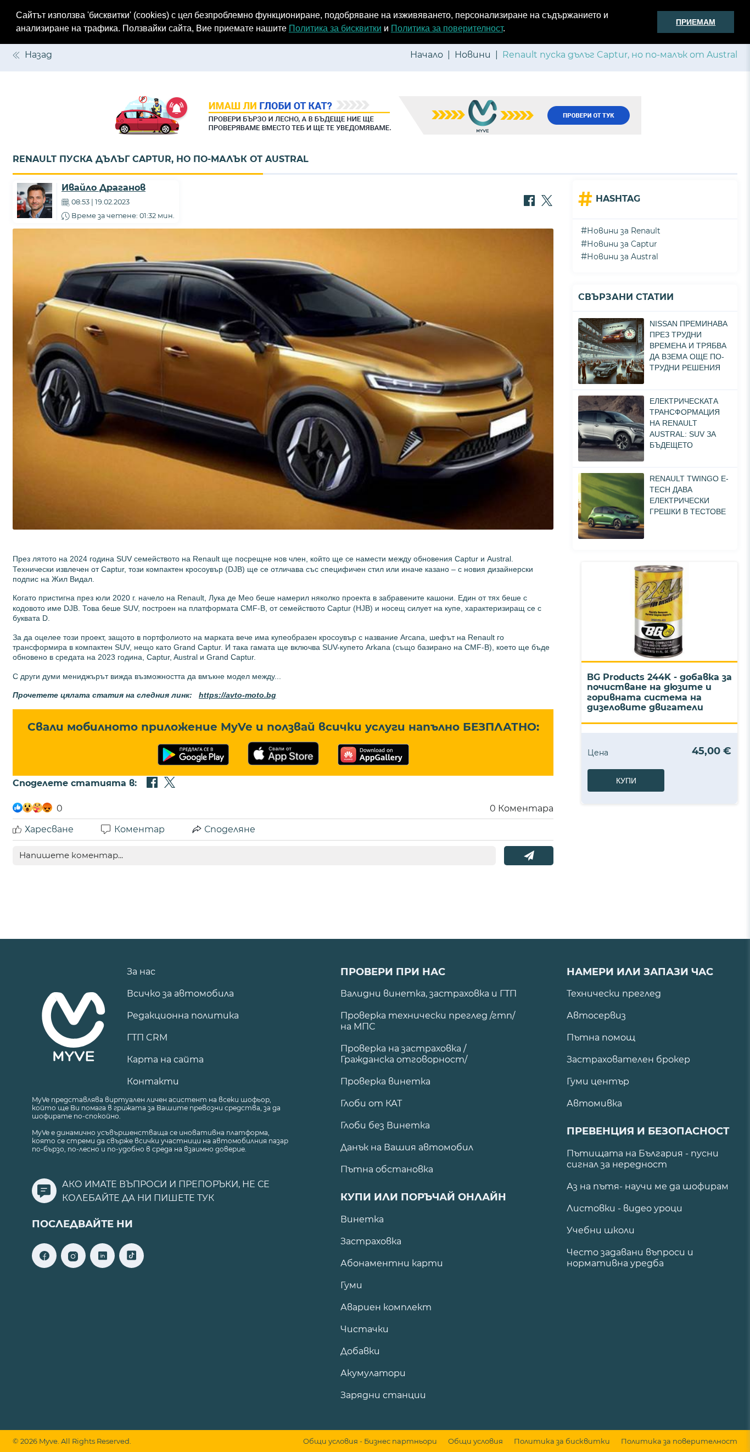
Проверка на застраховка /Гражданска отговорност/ (403, 1054)
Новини (473, 54)
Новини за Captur (622, 244)
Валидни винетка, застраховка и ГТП (428, 993)
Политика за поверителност (447, 28)
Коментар (139, 829)
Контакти (153, 1081)
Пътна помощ (601, 1037)
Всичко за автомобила (180, 993)
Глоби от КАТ (371, 1103)
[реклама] (375, 116)
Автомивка (594, 1103)
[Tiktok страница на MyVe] (131, 1265)
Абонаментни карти (391, 1263)
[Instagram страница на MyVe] (73, 1265)
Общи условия (475, 1441)
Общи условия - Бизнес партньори (370, 1441)
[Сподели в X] (546, 201)
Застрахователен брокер (628, 1059)
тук (205, 1198)
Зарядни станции (383, 1395)
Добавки (360, 1351)
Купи (626, 780)
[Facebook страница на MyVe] (44, 1265)
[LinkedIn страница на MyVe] (102, 1265)
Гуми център (598, 1081)
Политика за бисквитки (335, 28)
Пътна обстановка (386, 1169)
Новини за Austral (622, 257)
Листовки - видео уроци (624, 1208)
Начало (426, 54)
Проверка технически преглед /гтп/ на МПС (427, 1021)
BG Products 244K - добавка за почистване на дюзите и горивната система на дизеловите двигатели (659, 692)
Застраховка (370, 1241)
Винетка (362, 1219)
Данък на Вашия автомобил (406, 1147)
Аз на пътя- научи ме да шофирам (648, 1186)
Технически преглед (614, 993)
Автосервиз (596, 1015)
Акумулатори (373, 1373)
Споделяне (229, 829)
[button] (509, 29)
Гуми (351, 1285)
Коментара (521, 808)
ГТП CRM (147, 1037)
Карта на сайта (165, 1059)
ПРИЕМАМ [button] (695, 22)
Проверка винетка (385, 1081)
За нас (141, 971)
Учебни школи (601, 1230)
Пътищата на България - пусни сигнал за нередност (643, 1159)
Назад (38, 54)
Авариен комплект (386, 1307)
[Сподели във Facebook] (529, 201)
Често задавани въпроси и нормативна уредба (630, 1258)
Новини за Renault (624, 231)
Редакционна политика (183, 1015)
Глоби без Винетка (385, 1125)
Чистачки (364, 1329)
